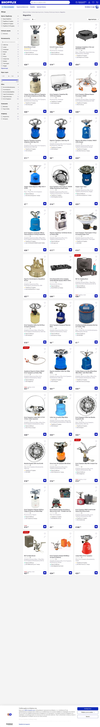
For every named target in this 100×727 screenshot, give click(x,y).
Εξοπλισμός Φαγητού (54, 12)
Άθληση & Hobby (27, 12)
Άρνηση (88, 716)
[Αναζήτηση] (32, 2)
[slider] (1, 80)
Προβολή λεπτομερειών (24, 724)
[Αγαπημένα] (93, 2)
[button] (97, 2)
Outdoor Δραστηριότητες (37, 12)
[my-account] (89, 2)
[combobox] (50, 2)
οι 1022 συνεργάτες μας (29, 710)
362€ (17, 81)
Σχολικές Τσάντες (41, 7)
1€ (1, 81)
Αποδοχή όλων (87, 708)
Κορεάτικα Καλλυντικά (22, 7)
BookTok (32, 7)
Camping (46, 12)
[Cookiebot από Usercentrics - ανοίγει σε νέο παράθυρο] (9, 724)
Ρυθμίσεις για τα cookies (87, 712)
